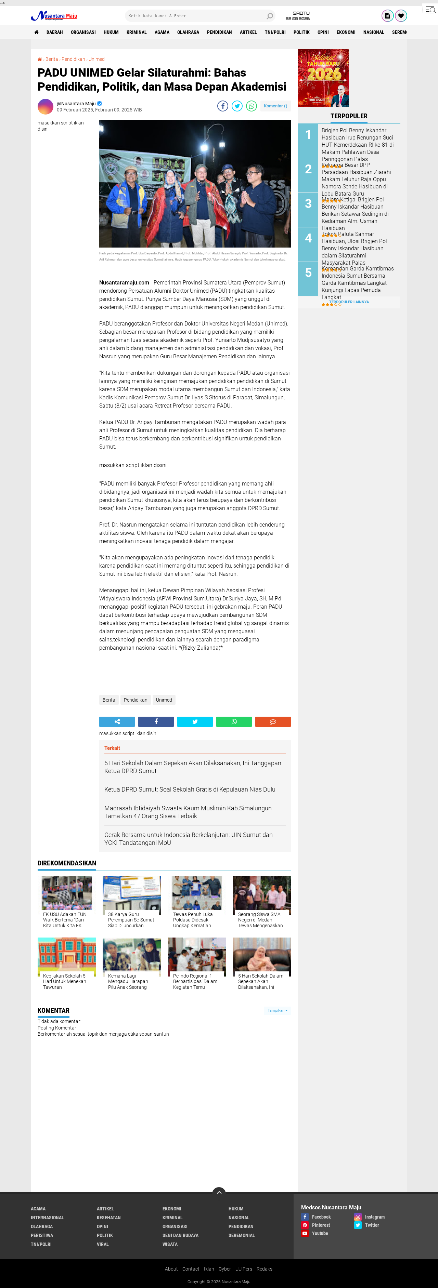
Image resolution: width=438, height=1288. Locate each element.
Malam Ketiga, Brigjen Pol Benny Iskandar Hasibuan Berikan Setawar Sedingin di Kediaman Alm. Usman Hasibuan (355, 213)
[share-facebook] (222, 106)
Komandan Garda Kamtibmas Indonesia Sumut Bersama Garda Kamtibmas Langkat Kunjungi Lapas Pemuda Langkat (358, 282)
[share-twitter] (237, 106)
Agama (162, 32)
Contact (190, 1269)
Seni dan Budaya (180, 1235)
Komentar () (275, 105)
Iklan (209, 1269)
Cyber (225, 1269)
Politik (302, 32)
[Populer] (401, 15)
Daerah (55, 32)
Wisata (170, 1244)
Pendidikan (219, 32)
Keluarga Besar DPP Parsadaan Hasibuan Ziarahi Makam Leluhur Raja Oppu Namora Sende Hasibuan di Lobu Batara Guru (356, 179)
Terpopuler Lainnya (349, 302)
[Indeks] (387, 15)
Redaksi (265, 1269)
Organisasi (83, 32)
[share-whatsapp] (251, 106)
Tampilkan (276, 1010)
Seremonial (405, 32)
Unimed (97, 59)
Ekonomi (346, 32)
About (171, 1269)
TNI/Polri (275, 32)
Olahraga (188, 32)
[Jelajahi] (430, 9)
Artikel (248, 32)
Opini (323, 32)
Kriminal (137, 32)
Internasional (47, 1217)
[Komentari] (273, 722)
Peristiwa (42, 1235)
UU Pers (243, 1269)
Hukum (111, 32)
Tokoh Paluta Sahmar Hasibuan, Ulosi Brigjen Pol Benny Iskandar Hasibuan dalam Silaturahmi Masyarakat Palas (354, 248)
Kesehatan (109, 1217)
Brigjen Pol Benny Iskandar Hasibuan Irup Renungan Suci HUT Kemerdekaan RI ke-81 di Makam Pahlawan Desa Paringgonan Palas (358, 144)
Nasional (373, 32)
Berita (52, 59)
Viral (103, 1244)
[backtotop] (219, 1194)
